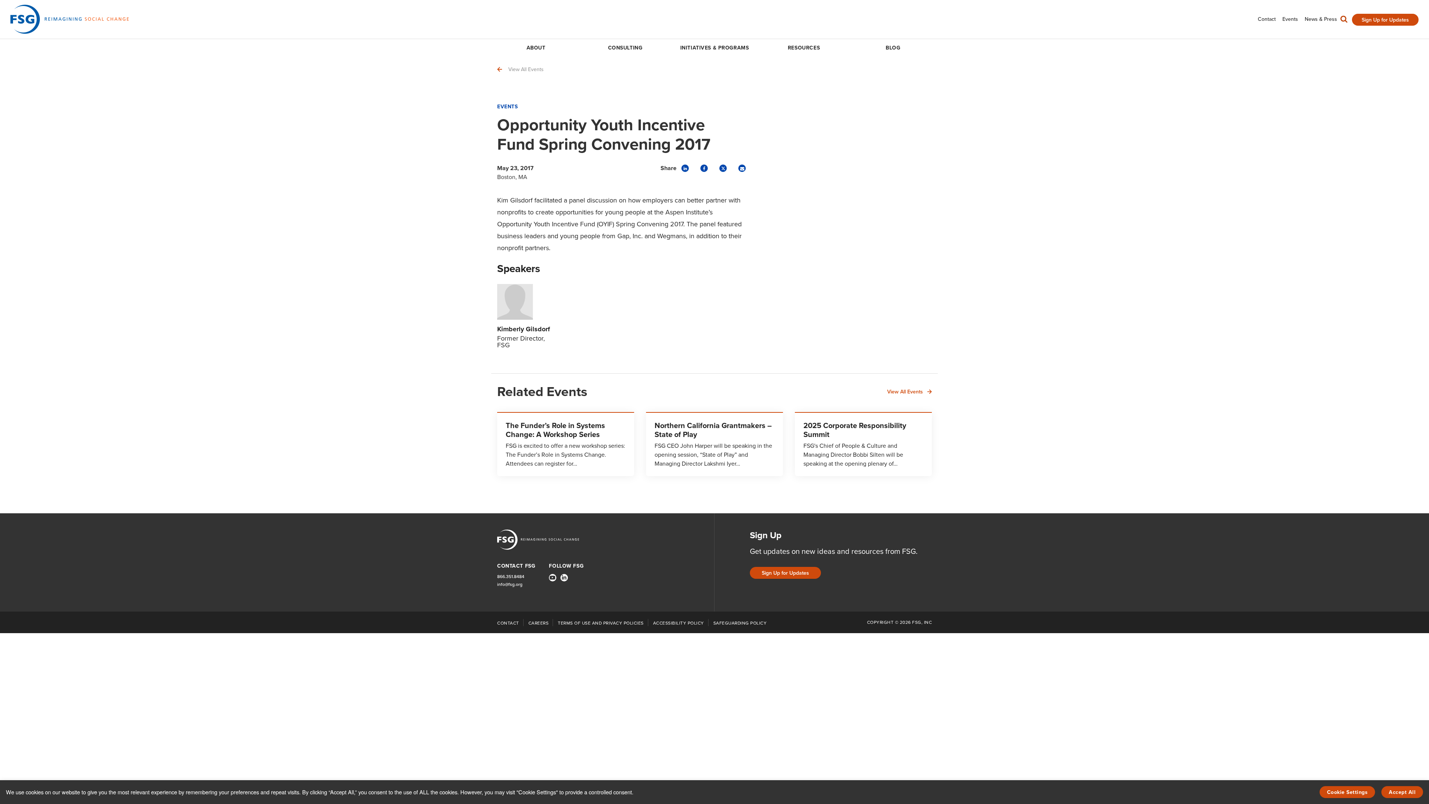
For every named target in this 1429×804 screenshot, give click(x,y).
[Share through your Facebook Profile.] (704, 168)
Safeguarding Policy (740, 623)
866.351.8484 (510, 577)
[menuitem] (1266, 19)
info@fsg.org (509, 584)
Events (507, 107)
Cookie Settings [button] (1347, 792)
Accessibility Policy (678, 623)
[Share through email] (742, 168)
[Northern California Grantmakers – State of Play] (714, 444)
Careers (538, 623)
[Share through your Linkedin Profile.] (685, 168)
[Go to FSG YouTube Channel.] (552, 577)
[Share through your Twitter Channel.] (723, 168)
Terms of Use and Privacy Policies (601, 623)
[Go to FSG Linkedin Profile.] (564, 577)
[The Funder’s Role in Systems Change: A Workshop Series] (565, 444)
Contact (508, 623)
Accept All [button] (1402, 792)
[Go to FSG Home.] (69, 19)
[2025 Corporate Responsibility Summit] (863, 444)
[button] (1344, 21)
